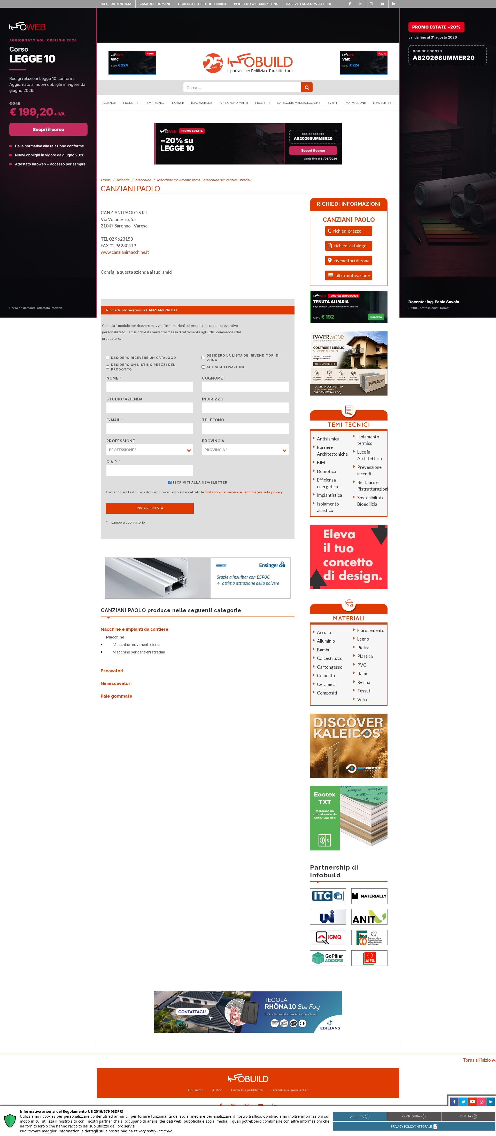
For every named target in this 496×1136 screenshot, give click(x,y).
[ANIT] (369, 916)
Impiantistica (329, 495)
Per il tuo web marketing (256, 4)
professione (120, 441)
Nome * (113, 378)
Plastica (365, 656)
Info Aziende (201, 103)
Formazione (356, 103)
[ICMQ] (328, 937)
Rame (362, 673)
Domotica (326, 471)
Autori (217, 1090)
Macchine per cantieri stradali (227, 180)
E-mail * (114, 420)
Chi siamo (196, 1090)
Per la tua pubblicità (247, 1090)
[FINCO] (369, 937)
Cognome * (214, 378)
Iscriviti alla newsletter (308, 4)
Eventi (333, 103)
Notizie (178, 103)
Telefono (213, 420)
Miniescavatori (116, 683)
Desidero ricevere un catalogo (143, 358)
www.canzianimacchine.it (125, 252)
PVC (361, 665)
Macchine (143, 180)
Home (105, 180)
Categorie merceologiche (298, 103)
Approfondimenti (234, 103)
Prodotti (130, 103)
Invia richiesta (150, 508)
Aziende (109, 103)
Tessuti (364, 690)
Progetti (262, 103)
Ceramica (326, 684)
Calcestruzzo (330, 658)
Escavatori (112, 670)
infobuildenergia (116, 4)
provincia (213, 441)
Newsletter (383, 103)
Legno (363, 639)
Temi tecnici (155, 103)
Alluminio (326, 641)
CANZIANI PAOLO (349, 219)
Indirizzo (212, 399)
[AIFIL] (369, 957)
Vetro (363, 699)
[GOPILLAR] (328, 957)
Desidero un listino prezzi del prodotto (143, 367)
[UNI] (328, 916)
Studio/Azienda (124, 399)
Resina (363, 682)
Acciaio (324, 632)
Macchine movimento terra (178, 180)
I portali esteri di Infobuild (202, 4)
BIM (321, 462)
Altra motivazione (226, 367)
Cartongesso (330, 667)
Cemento (326, 675)
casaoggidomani (155, 4)
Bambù (323, 649)
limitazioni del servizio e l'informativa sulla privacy (244, 492)
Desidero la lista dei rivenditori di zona (243, 358)
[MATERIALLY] (369, 895)
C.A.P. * (113, 462)
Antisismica (328, 438)
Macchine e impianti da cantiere (134, 629)
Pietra (363, 647)
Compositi (327, 693)
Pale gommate (116, 696)
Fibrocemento (370, 630)
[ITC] (328, 895)
